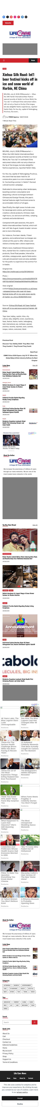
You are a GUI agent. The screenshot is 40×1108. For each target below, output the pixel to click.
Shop (5, 1056)
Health (4, 395)
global (24, 1002)
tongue (5, 329)
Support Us (7, 1059)
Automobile (7, 985)
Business (16, 985)
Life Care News (20, 1073)
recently (12, 326)
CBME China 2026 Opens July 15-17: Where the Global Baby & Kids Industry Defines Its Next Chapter (20, 358)
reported (19, 326)
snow (24, 326)
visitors (10, 329)
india (5, 1005)
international (10, 324)
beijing (13, 316)
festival (9, 321)
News (5, 991)
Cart (4, 1036)
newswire (25, 1005)
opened (29, 324)
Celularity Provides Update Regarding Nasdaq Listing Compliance (14, 398)
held (4, 324)
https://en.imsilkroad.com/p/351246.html (18, 272)
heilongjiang (28, 321)
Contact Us (7, 1042)
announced (7, 1002)
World (24, 329)
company (16, 1002)
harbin (20, 321)
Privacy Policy (8, 1053)
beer (8, 316)
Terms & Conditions (10, 1062)
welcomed (17, 329)
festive (15, 321)
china (23, 316)
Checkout (6, 1039)
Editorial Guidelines (10, 1045)
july (17, 324)
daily (10, 319)
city (27, 316)
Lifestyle (5, 382)
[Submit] (34, 1022)
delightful (16, 319)
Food (4, 68)
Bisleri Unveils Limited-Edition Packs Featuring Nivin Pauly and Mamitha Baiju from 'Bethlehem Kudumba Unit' (14, 374)
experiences (29, 319)
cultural (5, 319)
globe (31, 1002)
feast (4, 321)
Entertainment (6, 369)
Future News (13, 988)
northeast (22, 324)
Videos (33, 991)
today (33, 1005)
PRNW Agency (14, 117)
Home (5, 1048)
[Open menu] (4, 60)
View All (35, 365)
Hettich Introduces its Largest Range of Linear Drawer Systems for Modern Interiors (14, 387)
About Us (6, 1033)
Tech (18, 991)
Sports (12, 991)
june (17, 1005)
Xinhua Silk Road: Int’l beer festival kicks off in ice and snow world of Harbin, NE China (20, 308)
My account (7, 1051)
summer (30, 326)
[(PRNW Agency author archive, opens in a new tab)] (4, 118)
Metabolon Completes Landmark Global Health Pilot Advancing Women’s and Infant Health (14, 423)
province (6, 326)
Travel (9, 382)
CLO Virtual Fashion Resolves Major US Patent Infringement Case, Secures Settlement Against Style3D (14, 410)
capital (18, 316)
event (22, 319)
